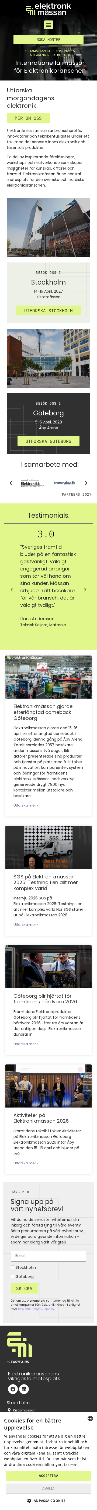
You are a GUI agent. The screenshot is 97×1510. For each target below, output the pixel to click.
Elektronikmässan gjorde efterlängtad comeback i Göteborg (43, 712)
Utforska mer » (26, 805)
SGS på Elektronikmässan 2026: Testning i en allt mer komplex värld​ (45, 883)
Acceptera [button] (48, 1475)
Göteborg (25, 1277)
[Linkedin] (24, 1389)
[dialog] (48, 1461)
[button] (48, 24)
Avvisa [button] (48, 1488)
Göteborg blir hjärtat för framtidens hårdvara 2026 (45, 999)
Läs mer (70, 1464)
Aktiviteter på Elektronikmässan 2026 (41, 1119)
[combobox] (90, 1418)
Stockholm (26, 1268)
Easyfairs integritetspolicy (36, 1309)
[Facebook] (13, 1389)
